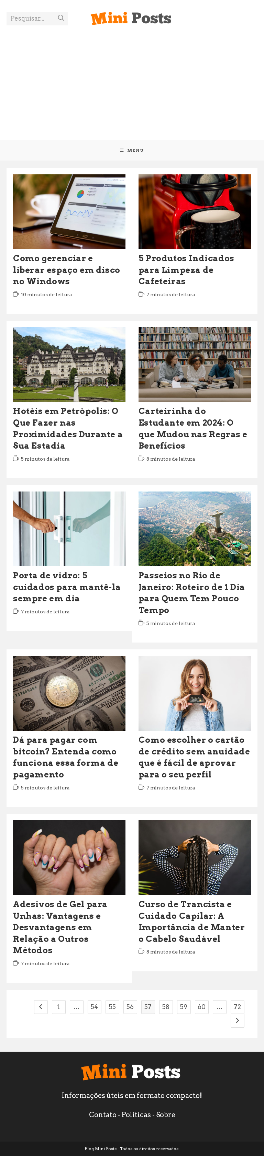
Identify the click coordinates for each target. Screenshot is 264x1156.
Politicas (136, 1115)
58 (165, 1006)
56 (130, 1006)
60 (202, 1006)
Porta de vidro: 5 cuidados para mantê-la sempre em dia (67, 586)
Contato (103, 1115)
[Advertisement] (132, 78)
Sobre (165, 1115)
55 (112, 1006)
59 (183, 1006)
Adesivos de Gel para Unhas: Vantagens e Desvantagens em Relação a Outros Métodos (60, 927)
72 (237, 1006)
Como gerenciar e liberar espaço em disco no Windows (66, 269)
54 (94, 1006)
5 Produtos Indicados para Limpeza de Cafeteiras (186, 269)
